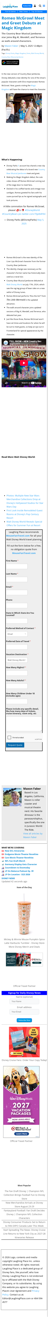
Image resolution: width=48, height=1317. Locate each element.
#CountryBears (10, 213)
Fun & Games (10, 11)
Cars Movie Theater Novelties (19, 857)
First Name (12, 561)
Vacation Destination (17, 654)
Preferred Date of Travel (18, 641)
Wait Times (23, 11)
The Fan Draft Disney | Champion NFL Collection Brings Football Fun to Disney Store (24, 1195)
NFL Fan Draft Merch (15, 861)
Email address (24, 1007)
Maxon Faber (11, 45)
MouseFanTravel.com (18, 535)
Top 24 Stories (37, 11)
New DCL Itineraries (14, 850)
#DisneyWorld (32, 210)
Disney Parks (10, 53)
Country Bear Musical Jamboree (12, 57)
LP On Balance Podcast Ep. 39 (19, 871)
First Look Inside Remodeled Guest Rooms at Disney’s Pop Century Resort (24, 514)
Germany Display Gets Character (21, 864)
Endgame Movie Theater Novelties (21, 854)
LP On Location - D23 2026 (17, 874)
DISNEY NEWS (8, 878)
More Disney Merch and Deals (24, 946)
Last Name (12, 574)
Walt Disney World (37, 53)
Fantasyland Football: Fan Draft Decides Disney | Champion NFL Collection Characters (24, 1214)
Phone (9, 600)
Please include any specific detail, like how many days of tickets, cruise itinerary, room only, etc (22, 711)
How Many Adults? (16, 680)
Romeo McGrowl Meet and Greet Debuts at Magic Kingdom (23, 22)
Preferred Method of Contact (21, 628)
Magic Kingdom (20, 53)
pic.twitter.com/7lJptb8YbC (32, 213)
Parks (28, 53)
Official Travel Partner (24, 986)
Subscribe (27, 6)
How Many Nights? (16, 667)
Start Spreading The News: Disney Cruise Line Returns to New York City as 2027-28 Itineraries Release (24, 1233)
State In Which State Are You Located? (20, 614)
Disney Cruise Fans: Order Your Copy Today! (24, 1060)
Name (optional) (24, 996)
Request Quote (15, 745)
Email (9, 587)
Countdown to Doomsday (17, 867)
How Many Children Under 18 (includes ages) (20, 694)
